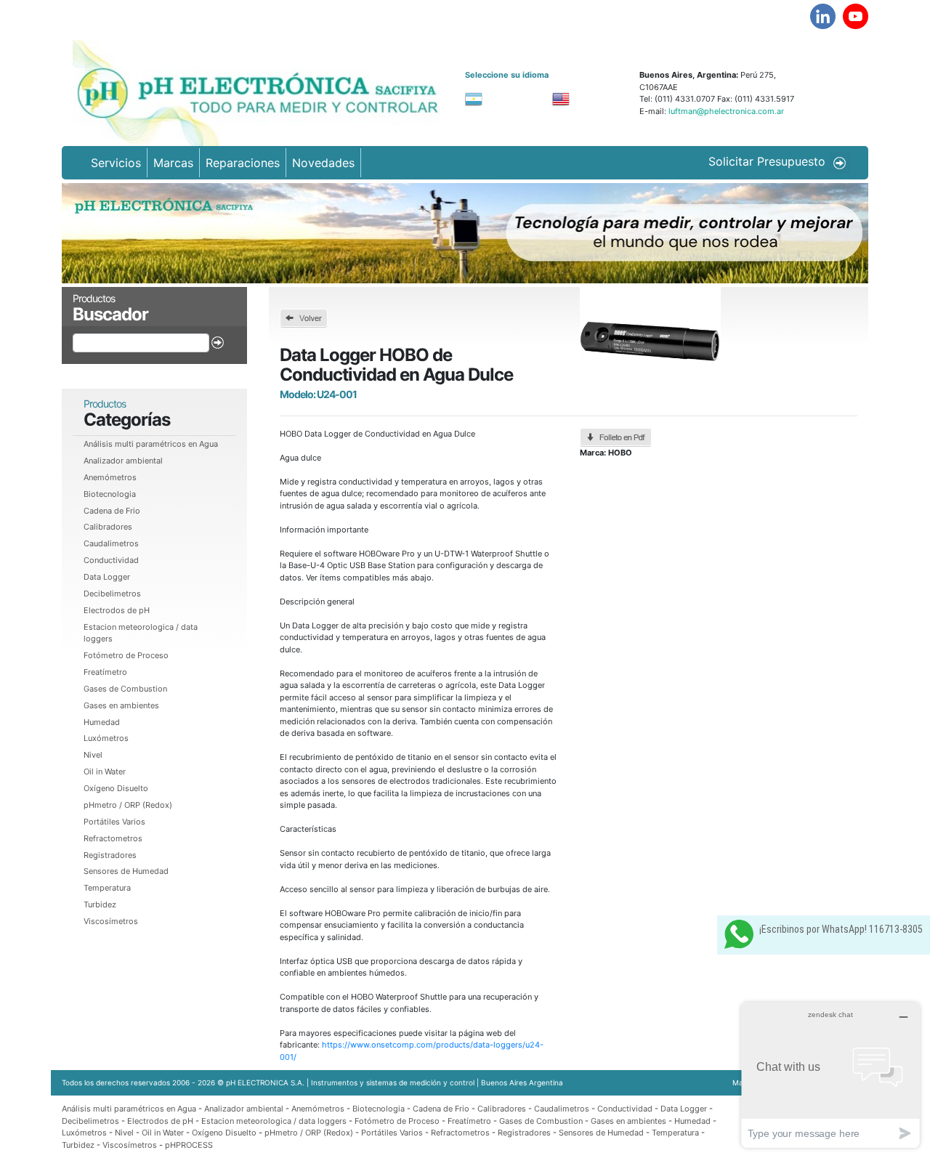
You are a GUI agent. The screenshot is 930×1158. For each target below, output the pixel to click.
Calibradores (108, 527)
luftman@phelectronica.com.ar (725, 111)
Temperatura (107, 888)
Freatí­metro (105, 672)
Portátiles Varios (114, 822)
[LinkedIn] (823, 16)
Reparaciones (243, 162)
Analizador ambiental (123, 460)
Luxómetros (106, 738)
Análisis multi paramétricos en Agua (151, 444)
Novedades (323, 162)
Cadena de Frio (112, 511)
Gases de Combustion (125, 689)
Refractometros (113, 838)
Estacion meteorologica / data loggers (275, 1121)
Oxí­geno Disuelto (116, 788)
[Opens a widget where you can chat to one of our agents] (830, 1075)
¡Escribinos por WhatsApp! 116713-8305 (841, 929)
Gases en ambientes (121, 705)
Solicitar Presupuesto (768, 161)
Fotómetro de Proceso (126, 655)
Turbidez (100, 904)
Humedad (102, 722)
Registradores (110, 855)
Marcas (173, 162)
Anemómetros (110, 477)
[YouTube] (855, 16)
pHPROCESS (189, 1145)
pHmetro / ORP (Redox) (128, 805)
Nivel (93, 755)
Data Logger (107, 577)
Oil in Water (105, 771)
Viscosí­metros (111, 921)
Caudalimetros (111, 543)
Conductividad (111, 560)
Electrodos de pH (117, 610)
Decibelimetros (112, 593)
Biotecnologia (110, 494)
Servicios (116, 162)
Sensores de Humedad (126, 871)
